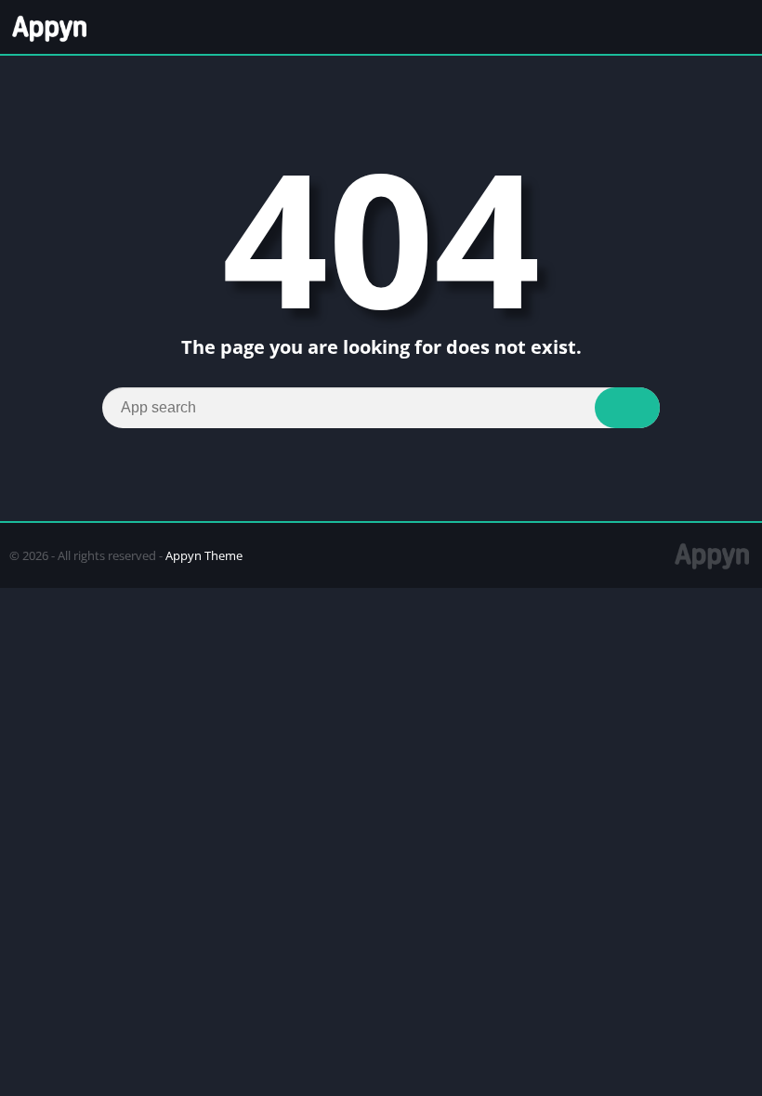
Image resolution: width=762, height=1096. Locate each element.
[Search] (627, 407)
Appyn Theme (204, 555)
